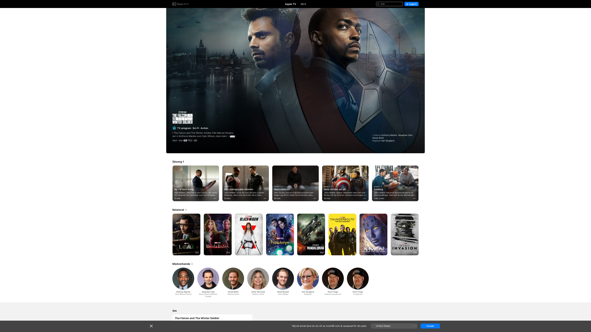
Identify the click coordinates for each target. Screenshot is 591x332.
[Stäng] (151, 326)
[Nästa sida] (422, 183)
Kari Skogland (387, 140)
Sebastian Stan (405, 135)
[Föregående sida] (169, 183)
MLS (303, 4)
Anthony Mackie (389, 135)
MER (232, 136)
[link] (179, 209)
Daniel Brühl (378, 138)
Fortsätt (430, 326)
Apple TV (290, 4)
